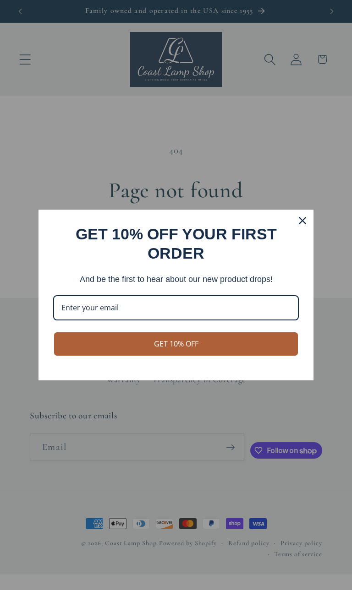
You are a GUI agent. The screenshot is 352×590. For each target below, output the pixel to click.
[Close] (303, 221)
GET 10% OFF (176, 344)
